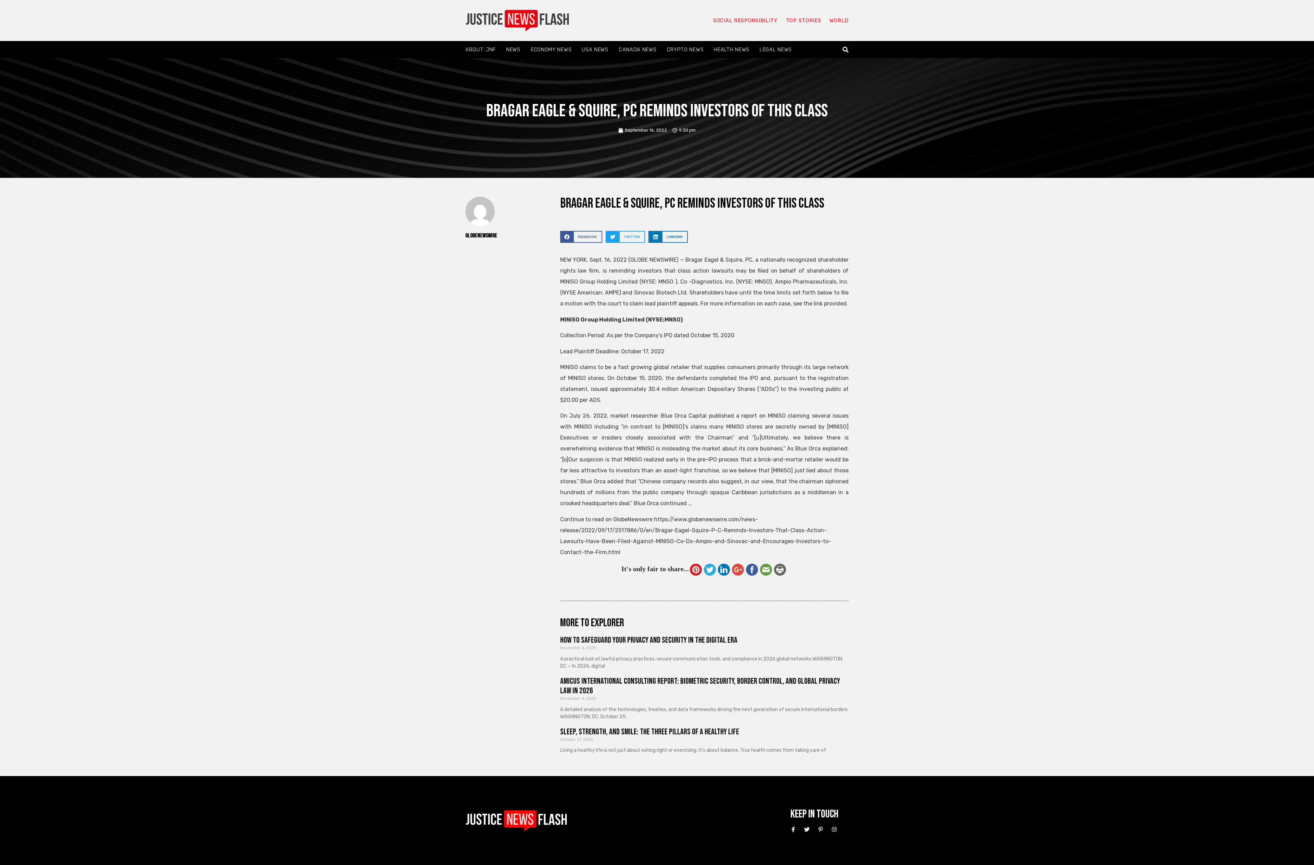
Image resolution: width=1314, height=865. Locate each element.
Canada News (638, 50)
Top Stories (803, 20)
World (839, 20)
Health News (731, 50)
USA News (595, 50)
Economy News (551, 50)
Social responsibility (745, 20)
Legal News (776, 50)
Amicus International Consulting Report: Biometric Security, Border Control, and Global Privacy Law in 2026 (700, 686)
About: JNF (480, 50)
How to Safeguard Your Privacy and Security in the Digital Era (648, 640)
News (513, 50)
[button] (846, 50)
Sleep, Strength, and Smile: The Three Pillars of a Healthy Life (649, 732)
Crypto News (685, 50)
